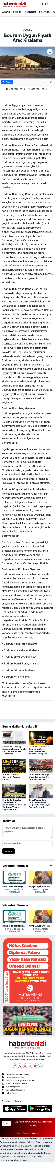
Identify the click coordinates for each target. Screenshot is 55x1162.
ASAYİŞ (6, 12)
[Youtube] (35, 1065)
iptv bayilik (37, 1149)
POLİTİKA (44, 12)
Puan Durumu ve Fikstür (16, 1084)
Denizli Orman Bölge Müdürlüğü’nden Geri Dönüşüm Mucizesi (39, 777)
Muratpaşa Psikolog (25, 1142)
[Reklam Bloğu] (27, 970)
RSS (7, 1123)
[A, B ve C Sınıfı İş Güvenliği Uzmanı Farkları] (14, 766)
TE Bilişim (34, 1133)
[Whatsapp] (40, 1065)
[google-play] (40, 1109)
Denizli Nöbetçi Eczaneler (17, 1074)
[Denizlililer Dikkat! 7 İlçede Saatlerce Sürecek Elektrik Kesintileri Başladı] (41, 738)
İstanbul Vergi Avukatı (41, 1139)
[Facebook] (15, 1065)
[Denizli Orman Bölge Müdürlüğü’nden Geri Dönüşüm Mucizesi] (41, 766)
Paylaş (8, 82)
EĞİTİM (17, 12)
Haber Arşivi (11, 1093)
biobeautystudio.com (40, 1153)
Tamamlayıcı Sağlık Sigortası (35, 1146)
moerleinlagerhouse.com (13, 1160)
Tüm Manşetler (13, 1087)
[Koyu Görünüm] (43, 4)
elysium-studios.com (11, 1156)
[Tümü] (51, 866)
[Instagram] (30, 1065)
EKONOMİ (30, 12)
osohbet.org (6, 1153)
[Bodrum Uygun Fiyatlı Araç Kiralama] (27, 63)
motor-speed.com (32, 1156)
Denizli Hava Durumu (15, 1077)
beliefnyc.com (21, 1153)
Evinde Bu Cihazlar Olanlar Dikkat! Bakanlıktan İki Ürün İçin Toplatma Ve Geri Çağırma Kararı (14, 804)
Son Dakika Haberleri (15, 1090)
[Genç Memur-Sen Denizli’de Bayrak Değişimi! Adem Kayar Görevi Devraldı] (41, 791)
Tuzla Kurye (24, 1139)
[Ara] (46, 4)
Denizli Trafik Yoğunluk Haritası (20, 1080)
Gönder (8, 851)
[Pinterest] (25, 1065)
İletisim (8, 1101)
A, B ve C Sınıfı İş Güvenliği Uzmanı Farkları (11, 777)
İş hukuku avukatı (8, 1139)
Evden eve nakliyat (10, 1146)
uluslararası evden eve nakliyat (16, 1149)
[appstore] (15, 1109)
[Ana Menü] (50, 4)
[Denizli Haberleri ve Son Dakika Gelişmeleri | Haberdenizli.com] (14, 4)
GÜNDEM (28, 30)
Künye (18, 1101)
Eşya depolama (44, 1142)
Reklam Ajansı (7, 1142)
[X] (20, 1065)
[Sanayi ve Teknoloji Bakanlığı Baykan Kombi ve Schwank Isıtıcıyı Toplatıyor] (14, 738)
